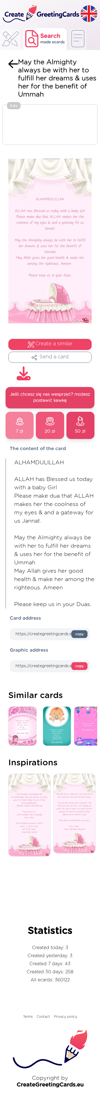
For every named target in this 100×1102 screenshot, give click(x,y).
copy (79, 634)
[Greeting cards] (10, 40)
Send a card (54, 356)
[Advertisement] (50, 125)
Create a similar (53, 343)
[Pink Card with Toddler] (23, 726)
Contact (43, 1016)
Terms (28, 1016)
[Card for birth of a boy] (58, 726)
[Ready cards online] (77, 39)
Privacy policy (65, 1016)
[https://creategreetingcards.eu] (40, 14)
